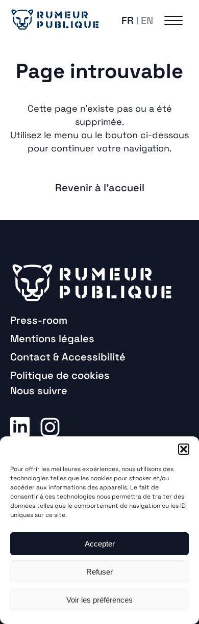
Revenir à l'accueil (99, 187)
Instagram (50, 426)
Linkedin (20, 426)
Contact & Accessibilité (68, 356)
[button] (184, 449)
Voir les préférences (99, 599)
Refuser (99, 571)
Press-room (38, 320)
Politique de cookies (60, 375)
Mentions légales (52, 338)
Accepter (100, 543)
